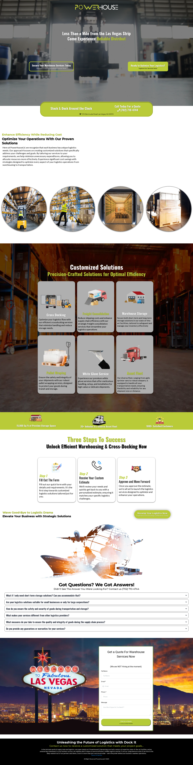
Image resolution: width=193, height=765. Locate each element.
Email (103, 681)
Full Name (104, 671)
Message (104, 702)
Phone (103, 692)
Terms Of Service (96, 755)
